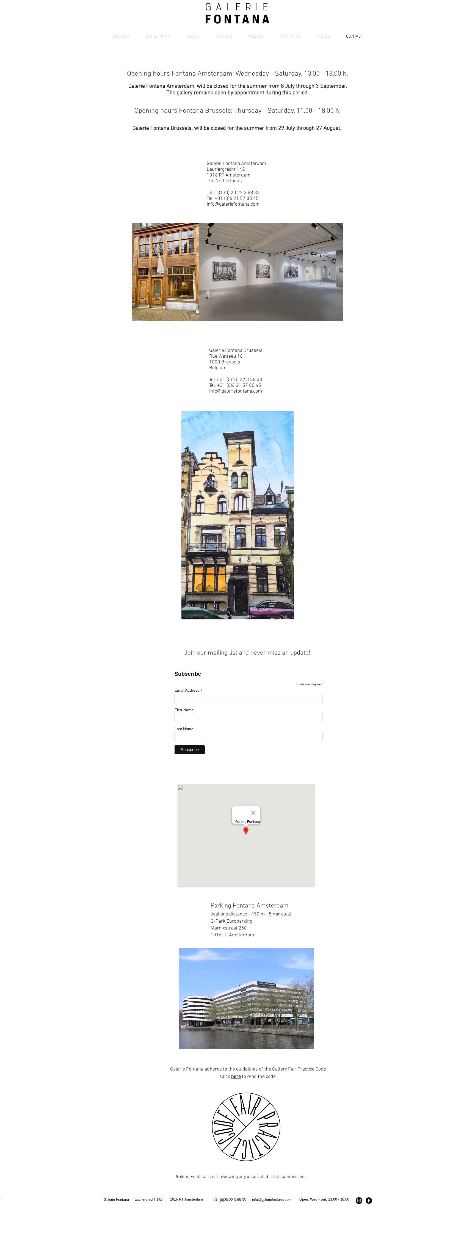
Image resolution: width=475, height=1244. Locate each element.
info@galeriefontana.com (233, 204)
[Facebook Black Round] (369, 1200)
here (236, 1077)
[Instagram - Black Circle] (359, 1200)
